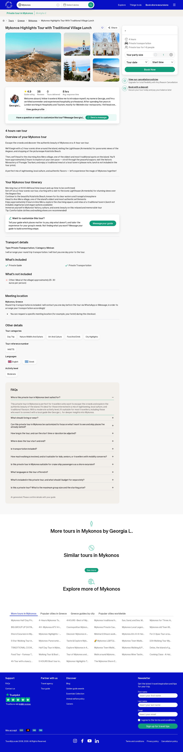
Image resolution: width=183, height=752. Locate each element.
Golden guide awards (75, 688)
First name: (142, 692)
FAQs (7, 683)
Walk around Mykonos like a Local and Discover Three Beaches (106, 654)
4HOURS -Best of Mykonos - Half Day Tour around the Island (78, 620)
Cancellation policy (169, 741)
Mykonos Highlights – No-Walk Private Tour (50, 633)
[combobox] (163, 62)
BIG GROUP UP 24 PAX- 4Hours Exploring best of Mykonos (23, 627)
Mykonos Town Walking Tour (106, 647)
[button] (33, 57)
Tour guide (45, 688)
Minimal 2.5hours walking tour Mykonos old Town (106, 633)
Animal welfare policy (75, 698)
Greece (21, 20)
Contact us (10, 688)
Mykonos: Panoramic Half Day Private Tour (50, 640)
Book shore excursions (157, 4)
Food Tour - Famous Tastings (23, 654)
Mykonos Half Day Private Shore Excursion (23, 620)
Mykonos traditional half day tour (106, 620)
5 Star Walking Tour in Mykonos (23, 640)
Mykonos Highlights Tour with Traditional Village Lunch (78, 661)
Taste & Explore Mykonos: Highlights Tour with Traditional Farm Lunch (78, 640)
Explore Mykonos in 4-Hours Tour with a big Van (78, 647)
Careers (69, 704)
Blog (68, 683)
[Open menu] (174, 4)
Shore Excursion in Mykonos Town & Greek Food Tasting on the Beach (23, 633)
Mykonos (32, 20)
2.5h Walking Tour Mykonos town (161, 640)
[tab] (24, 613)
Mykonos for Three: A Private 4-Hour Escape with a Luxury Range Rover (161, 620)
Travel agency (47, 683)
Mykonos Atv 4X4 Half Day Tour (134, 633)
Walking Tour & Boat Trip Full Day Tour (50, 654)
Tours (11, 20)
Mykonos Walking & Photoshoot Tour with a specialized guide (134, 647)
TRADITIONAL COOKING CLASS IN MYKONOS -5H (23, 647)
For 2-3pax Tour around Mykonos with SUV (161, 633)
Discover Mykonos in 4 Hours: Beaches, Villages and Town (78, 633)
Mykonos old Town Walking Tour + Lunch (161, 627)
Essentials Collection (75, 693)
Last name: (142, 701)
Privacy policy (153, 741)
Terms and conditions (135, 741)
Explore (122, 4)
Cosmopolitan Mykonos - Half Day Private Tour (78, 627)
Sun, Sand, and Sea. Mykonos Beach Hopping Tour (134, 620)
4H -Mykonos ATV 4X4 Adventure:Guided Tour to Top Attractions (50, 627)
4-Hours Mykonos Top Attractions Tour (50, 620)
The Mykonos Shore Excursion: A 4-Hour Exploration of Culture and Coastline (106, 661)
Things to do (136, 4)
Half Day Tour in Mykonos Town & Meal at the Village (50, 647)
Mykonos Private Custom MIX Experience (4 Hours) (106, 627)
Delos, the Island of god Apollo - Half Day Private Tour (161, 647)
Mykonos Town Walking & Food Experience (134, 640)
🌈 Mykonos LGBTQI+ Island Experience (106, 640)
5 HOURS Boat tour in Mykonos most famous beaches (50, 661)
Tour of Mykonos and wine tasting (78, 654)
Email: (140, 710)
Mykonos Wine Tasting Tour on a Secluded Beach (134, 654)
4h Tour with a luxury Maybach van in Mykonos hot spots (23, 661)
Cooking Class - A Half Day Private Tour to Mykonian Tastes (161, 654)
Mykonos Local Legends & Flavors (134, 627)
